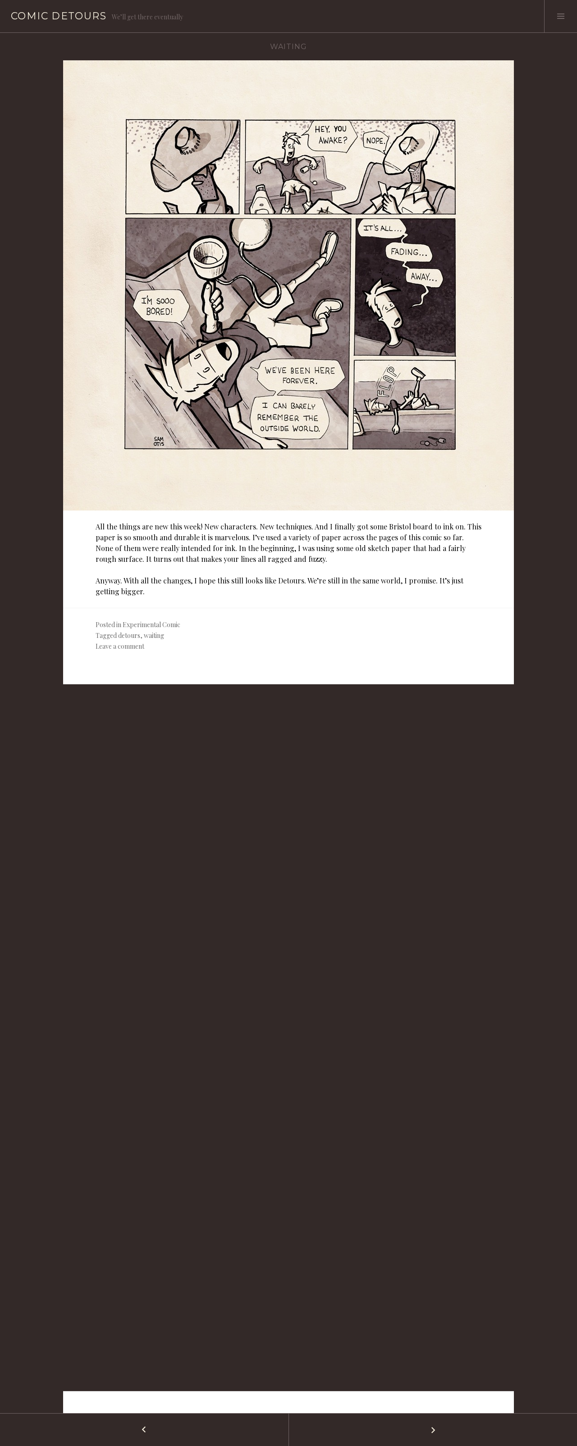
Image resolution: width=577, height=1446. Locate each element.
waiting (154, 635)
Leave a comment (120, 646)
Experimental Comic (151, 624)
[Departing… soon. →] (432, 1430)
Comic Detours (58, 16)
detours (129, 635)
